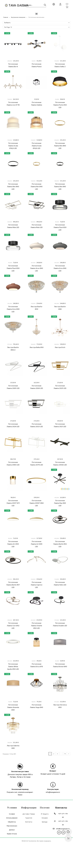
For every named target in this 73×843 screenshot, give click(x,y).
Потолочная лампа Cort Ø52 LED (13, 625)
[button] (36, 13)
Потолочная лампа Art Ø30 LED (13, 544)
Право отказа (12, 834)
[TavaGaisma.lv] (16, 5)
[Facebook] (59, 832)
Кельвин (45, 818)
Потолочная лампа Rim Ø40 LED (36, 186)
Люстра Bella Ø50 (37, 347)
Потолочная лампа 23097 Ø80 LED (36, 503)
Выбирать (7, 22)
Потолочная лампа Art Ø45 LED (36, 544)
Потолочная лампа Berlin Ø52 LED (60, 544)
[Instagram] (63, 832)
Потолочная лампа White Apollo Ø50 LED (13, 666)
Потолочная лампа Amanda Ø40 (13, 707)
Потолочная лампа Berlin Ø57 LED (13, 584)
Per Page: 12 (8, 27)
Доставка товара (29, 814)
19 (65, 753)
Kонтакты (28, 822)
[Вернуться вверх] (68, 838)
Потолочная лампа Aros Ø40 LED (36, 268)
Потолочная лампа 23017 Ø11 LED (13, 503)
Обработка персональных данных (12, 826)
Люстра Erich (60, 347)
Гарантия (28, 818)
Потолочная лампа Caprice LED (36, 584)
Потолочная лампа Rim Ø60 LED (60, 145)
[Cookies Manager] (68, 832)
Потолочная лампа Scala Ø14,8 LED (13, 145)
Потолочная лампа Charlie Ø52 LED (36, 625)
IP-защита (44, 814)
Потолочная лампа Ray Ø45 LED (60, 503)
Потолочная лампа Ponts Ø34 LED (60, 104)
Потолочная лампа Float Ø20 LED (60, 227)
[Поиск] (45, 5)
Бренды (44, 822)
